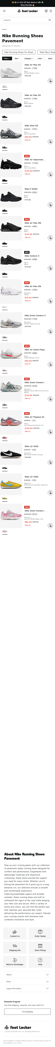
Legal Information (13, 988)
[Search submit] (50, 20)
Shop (8, 981)
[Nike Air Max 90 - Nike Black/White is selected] (4, 117)
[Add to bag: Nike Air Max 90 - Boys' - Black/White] (50, 111)
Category (27, 58)
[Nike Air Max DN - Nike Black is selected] (4, 244)
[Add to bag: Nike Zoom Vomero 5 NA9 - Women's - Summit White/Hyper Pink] (50, 525)
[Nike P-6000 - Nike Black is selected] (4, 211)
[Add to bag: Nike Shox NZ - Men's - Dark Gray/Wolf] (50, 141)
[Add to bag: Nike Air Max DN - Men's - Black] (50, 237)
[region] (27, 4)
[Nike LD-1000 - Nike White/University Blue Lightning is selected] (4, 499)
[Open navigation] (9, 10)
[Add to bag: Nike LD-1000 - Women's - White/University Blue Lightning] (50, 492)
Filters (6, 58)
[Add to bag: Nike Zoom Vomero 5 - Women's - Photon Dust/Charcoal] (50, 331)
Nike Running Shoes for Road (18, 52)
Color (40, 58)
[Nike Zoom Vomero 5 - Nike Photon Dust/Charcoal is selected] (4, 337)
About (8, 974)
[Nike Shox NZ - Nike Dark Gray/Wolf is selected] (4, 148)
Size (16, 58)
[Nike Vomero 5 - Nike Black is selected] (4, 274)
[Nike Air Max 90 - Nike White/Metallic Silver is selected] (4, 87)
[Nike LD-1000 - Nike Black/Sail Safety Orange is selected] (4, 468)
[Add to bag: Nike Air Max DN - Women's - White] (50, 301)
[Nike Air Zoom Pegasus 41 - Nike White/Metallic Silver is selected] (4, 370)
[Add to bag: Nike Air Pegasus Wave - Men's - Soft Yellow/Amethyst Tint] (50, 431)
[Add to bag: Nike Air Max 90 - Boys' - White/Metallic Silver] (50, 80)
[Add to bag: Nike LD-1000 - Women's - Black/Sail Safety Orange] (50, 462)
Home (4, 29)
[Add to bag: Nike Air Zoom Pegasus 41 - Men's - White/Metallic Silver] (50, 364)
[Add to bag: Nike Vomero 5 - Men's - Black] (50, 268)
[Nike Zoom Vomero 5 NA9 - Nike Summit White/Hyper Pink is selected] (4, 532)
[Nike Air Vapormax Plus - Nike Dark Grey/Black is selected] (4, 181)
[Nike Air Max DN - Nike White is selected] (4, 307)
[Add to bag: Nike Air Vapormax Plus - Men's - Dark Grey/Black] (50, 174)
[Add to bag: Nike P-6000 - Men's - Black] (50, 204)
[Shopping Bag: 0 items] (51, 10)
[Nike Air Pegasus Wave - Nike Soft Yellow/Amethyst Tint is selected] (4, 438)
